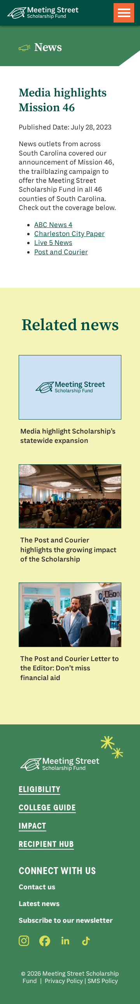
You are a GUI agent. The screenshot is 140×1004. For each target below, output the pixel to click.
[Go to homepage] (43, 13)
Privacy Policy (64, 981)
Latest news (39, 903)
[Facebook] (44, 941)
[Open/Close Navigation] (124, 13)
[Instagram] (24, 941)
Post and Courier (61, 252)
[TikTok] (85, 941)
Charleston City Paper (69, 233)
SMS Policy (103, 981)
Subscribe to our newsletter (66, 920)
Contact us (37, 887)
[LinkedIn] (65, 941)
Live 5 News (53, 242)
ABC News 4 (53, 224)
